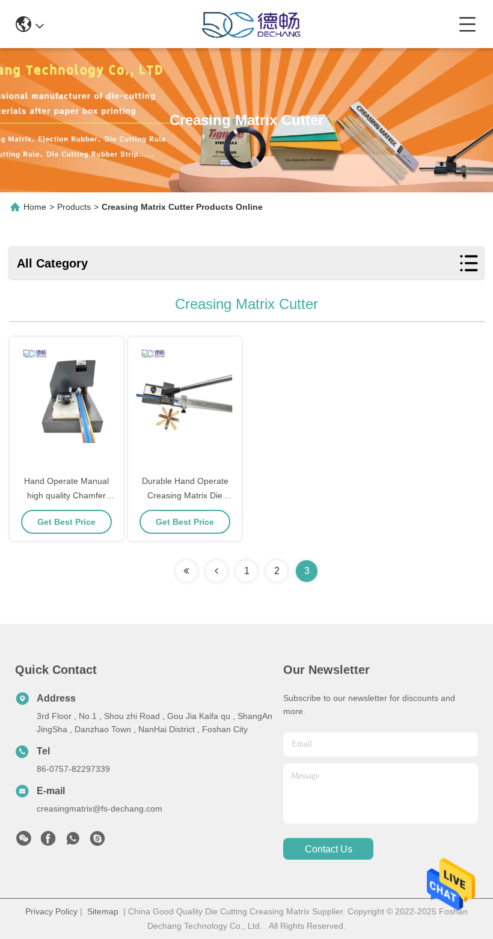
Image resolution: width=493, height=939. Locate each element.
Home (34, 207)
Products (74, 207)
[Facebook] (48, 841)
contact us (328, 849)
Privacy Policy (51, 911)
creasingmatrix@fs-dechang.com (99, 808)
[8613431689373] (72, 841)
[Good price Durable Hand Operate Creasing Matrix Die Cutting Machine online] (184, 406)
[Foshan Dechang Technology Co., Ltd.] (251, 24)
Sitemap (102, 911)
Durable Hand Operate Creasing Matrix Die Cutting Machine (185, 495)
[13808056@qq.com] (97, 841)
